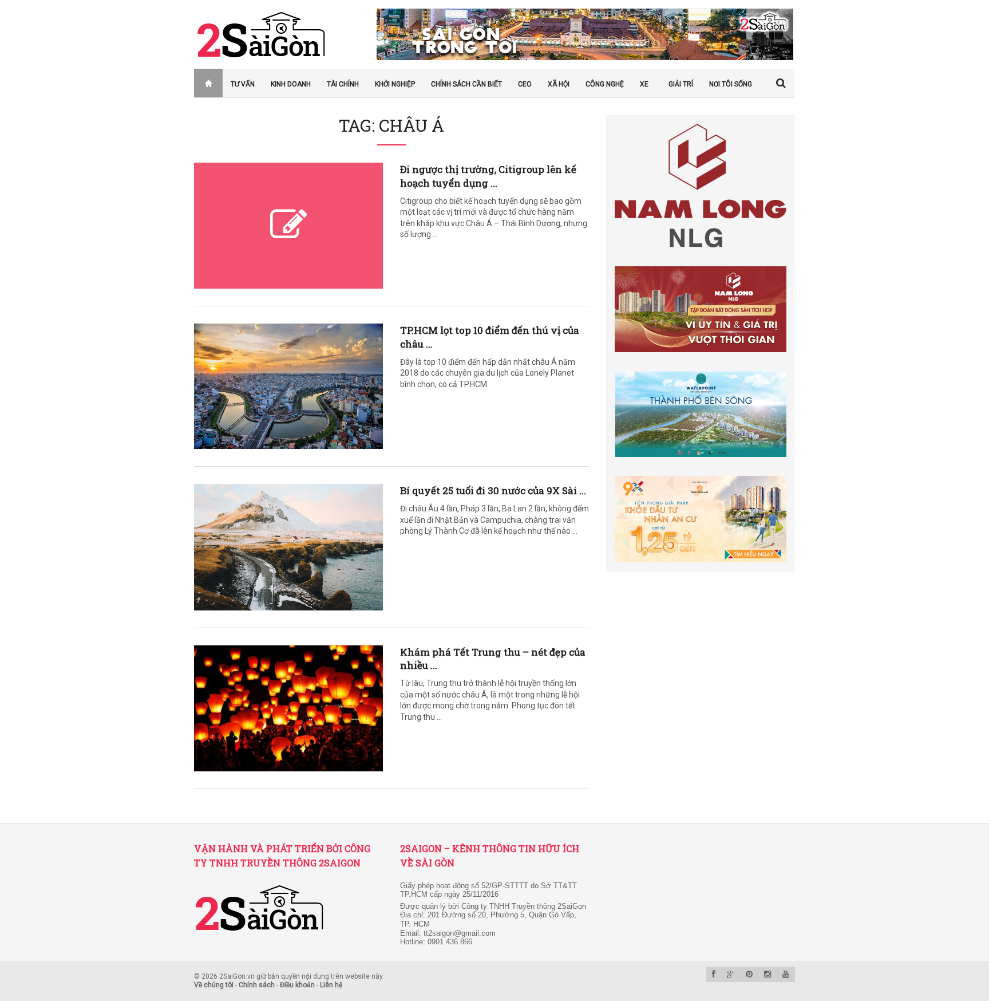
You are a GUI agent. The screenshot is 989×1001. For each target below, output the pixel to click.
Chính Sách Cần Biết (466, 84)
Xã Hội (558, 84)
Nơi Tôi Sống (730, 84)
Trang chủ (202, 84)
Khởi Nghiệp (395, 84)
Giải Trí (680, 84)
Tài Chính (343, 84)
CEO (525, 84)
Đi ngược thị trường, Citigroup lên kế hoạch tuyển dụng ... (488, 176)
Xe (644, 84)
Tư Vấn (243, 84)
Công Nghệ (605, 84)
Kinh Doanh (291, 84)
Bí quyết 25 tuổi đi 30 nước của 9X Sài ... (493, 490)
